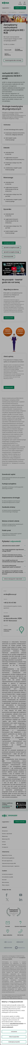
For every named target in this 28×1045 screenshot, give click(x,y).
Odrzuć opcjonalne (14, 1036)
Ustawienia (14, 1031)
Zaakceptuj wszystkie (14, 1042)
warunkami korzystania (16, 1023)
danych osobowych (7, 1027)
